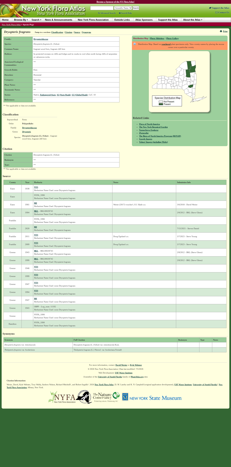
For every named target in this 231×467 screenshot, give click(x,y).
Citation (68, 32)
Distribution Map (140, 38)
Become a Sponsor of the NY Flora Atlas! (115, 2)
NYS (36, 187)
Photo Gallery (172, 38)
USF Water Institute (123, 373)
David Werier (121, 365)
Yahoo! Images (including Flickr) (153, 142)
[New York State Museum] (151, 397)
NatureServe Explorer (148, 130)
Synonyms (86, 32)
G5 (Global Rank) (80, 95)
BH (35, 203)
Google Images (145, 139)
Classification (57, 32)
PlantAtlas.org (137, 377)
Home (5, 19)
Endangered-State (48, 95)
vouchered (166, 44)
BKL (36, 211)
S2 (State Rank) (64, 95)
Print (225, 31)
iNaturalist (144, 133)
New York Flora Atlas (11, 25)
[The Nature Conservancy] (106, 397)
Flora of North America (149, 124)
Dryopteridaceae (41, 39)
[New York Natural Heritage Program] (84, 397)
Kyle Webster (136, 365)
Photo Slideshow (157, 38)
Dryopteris (26, 132)
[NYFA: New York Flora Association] (61, 397)
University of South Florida (110, 377)
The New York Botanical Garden (153, 127)
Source (77, 32)
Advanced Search (108, 13)
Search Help (126, 13)
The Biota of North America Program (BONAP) (160, 136)
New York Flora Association (47, 13)
